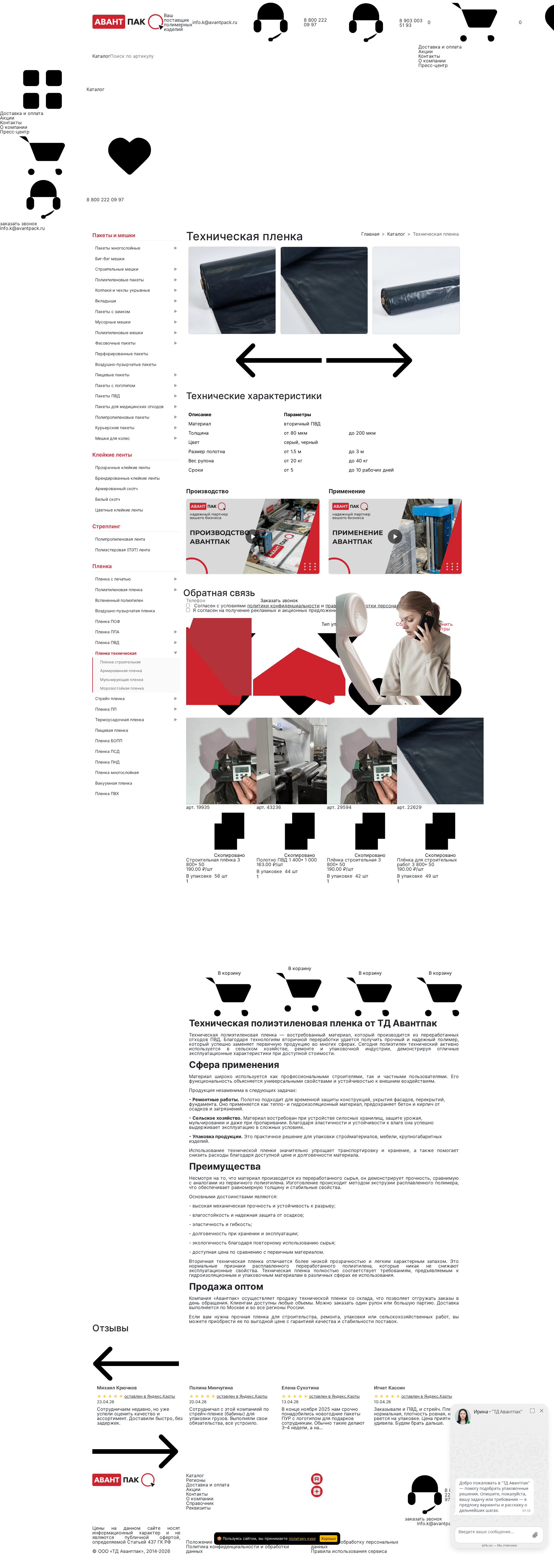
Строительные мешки (136, 269)
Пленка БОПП (108, 740)
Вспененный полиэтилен (119, 600)
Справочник (200, 1503)
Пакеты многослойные (136, 247)
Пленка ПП (136, 709)
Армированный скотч (116, 488)
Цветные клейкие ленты (119, 509)
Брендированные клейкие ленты (127, 478)
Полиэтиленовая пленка (136, 589)
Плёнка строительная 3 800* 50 (354, 862)
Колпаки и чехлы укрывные (136, 290)
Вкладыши (136, 300)
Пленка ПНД (107, 762)
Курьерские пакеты (136, 427)
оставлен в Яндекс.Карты (149, 1396)
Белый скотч (107, 499)
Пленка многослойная (117, 772)
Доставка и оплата (440, 47)
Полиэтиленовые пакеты (136, 279)
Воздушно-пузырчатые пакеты (125, 364)
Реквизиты (198, 1508)
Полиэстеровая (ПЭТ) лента (122, 549)
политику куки (302, 1538)
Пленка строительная (120, 662)
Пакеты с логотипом (136, 385)
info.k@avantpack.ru (214, 22)
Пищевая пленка (111, 730)
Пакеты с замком (136, 311)
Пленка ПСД (107, 751)
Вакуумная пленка (113, 783)
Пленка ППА (136, 631)
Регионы (195, 1480)
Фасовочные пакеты (136, 342)
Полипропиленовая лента (120, 539)
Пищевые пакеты (136, 374)
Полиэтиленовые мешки (136, 332)
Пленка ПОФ (107, 621)
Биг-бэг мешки (109, 258)
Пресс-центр (433, 65)
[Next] (369, 360)
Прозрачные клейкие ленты (122, 467)
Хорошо (328, 1538)
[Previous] (278, 360)
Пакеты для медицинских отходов (136, 406)
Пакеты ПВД (136, 395)
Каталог (101, 56)
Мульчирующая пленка (121, 679)
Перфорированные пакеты (121, 353)
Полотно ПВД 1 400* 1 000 (287, 860)
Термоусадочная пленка (136, 719)
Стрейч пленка (136, 698)
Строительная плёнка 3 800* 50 (213, 862)
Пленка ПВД (136, 642)
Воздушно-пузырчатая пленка (125, 610)
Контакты (429, 56)
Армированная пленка (121, 670)
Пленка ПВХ (107, 793)
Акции (425, 51)
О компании (432, 61)
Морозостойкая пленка (122, 688)
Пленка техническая (136, 653)
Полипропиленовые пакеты (136, 417)
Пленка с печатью (136, 578)
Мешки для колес (136, 438)
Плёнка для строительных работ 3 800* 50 (427, 862)
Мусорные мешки (136, 321)
